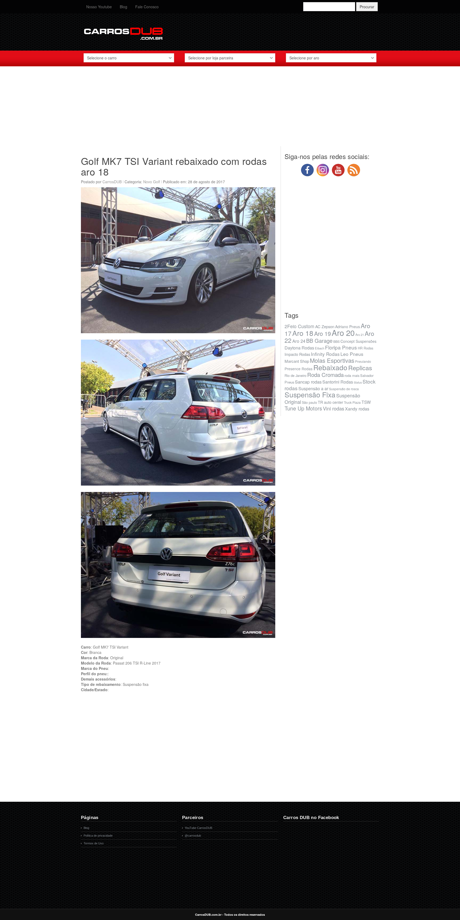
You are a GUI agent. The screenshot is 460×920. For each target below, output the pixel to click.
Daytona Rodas (299, 348)
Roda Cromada (325, 374)
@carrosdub (193, 835)
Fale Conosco (147, 6)
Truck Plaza (352, 402)
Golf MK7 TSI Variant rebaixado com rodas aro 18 (174, 166)
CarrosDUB (112, 181)
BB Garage (319, 340)
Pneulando (363, 361)
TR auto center (330, 402)
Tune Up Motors (303, 408)
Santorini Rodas (337, 382)
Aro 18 (302, 333)
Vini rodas (333, 408)
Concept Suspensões (358, 341)
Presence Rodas (299, 368)
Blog (123, 6)
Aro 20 (343, 332)
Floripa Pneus (341, 347)
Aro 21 (359, 334)
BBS (336, 341)
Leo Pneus (351, 354)
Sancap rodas (308, 381)
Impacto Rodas (297, 354)
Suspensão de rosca (344, 388)
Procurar (367, 6)
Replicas (360, 367)
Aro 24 (298, 341)
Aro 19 (322, 333)
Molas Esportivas (332, 360)
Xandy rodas (357, 408)
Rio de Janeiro (295, 375)
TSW (366, 402)
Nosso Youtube (99, 6)
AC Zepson (324, 326)
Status (358, 382)
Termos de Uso (94, 843)
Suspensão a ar (313, 388)
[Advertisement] (230, 109)
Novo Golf (151, 181)
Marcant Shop (297, 361)
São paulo (309, 402)
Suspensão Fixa (310, 394)
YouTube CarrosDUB (198, 827)
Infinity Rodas (325, 354)
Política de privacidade (98, 835)
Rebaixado (330, 367)
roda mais (351, 375)
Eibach (319, 348)
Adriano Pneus (347, 326)
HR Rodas (365, 348)
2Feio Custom (299, 326)
